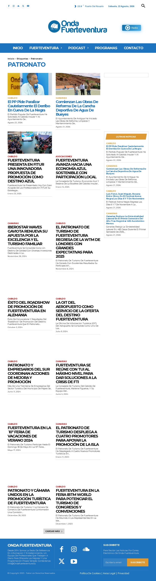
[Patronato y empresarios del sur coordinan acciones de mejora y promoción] (30, 347)
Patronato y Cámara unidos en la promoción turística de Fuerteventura (29, 496)
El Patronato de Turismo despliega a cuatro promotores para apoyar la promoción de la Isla (77, 436)
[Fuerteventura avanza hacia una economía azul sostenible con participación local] (78, 143)
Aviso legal (109, 573)
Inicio (11, 58)
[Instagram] (13, 6)
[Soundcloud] (18, 6)
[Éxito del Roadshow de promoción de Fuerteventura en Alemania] (30, 285)
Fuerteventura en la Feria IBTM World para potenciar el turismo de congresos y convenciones (77, 501)
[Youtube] (28, 6)
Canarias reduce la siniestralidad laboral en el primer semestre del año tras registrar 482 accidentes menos (125, 220)
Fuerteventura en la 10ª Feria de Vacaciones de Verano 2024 (29, 434)
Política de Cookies (90, 573)
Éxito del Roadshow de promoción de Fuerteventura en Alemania (28, 308)
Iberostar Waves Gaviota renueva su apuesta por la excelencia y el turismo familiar (27, 235)
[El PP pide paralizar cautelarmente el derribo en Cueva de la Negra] (30, 84)
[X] (23, 6)
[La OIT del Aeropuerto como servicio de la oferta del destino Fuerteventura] (78, 285)
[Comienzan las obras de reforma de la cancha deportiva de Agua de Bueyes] (78, 84)
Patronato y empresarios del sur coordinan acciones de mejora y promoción (29, 373)
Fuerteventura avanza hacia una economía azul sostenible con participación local (76, 168)
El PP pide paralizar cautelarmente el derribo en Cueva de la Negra (29, 105)
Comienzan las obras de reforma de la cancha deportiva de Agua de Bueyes (77, 108)
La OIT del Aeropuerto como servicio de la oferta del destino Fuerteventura (77, 310)
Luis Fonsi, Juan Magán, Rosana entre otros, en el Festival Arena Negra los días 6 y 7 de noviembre (125, 196)
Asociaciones (64, 157)
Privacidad (123, 573)
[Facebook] (8, 6)
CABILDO (12, 98)
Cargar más (52, 531)
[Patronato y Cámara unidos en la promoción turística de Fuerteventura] (30, 473)
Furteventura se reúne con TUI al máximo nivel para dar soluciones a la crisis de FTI (76, 373)
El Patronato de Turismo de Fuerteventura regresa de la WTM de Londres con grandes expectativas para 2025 (78, 242)
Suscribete (138, 562)
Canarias (61, 98)
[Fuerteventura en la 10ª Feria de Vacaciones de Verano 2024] (30, 410)
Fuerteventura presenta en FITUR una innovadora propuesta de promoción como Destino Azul (26, 170)
